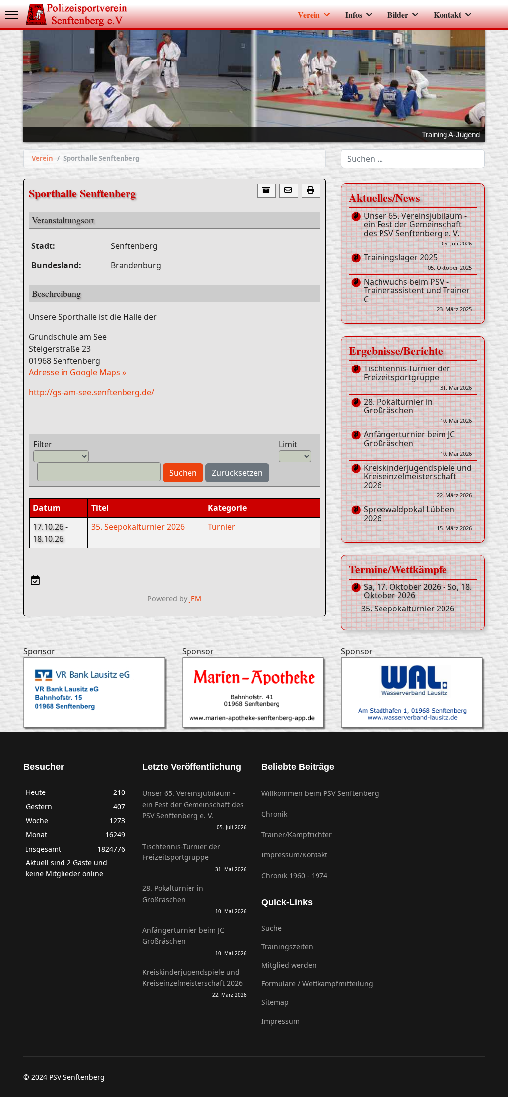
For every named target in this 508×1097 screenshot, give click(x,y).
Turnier (221, 526)
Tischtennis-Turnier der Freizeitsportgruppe (418, 378)
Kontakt (447, 14)
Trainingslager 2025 (418, 262)
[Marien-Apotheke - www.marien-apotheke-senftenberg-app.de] (254, 693)
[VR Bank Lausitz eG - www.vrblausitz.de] (95, 693)
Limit (288, 444)
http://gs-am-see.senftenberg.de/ (91, 392)
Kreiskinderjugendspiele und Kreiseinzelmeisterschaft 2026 (418, 481)
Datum (47, 507)
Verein (309, 14)
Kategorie (227, 507)
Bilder (397, 14)
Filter (42, 444)
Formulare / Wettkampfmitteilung (317, 983)
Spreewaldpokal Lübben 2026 (418, 518)
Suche (271, 928)
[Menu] (11, 15)
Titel (100, 507)
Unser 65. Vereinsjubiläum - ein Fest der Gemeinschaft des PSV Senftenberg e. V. (418, 229)
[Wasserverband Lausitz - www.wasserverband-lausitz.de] (413, 693)
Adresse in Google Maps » (77, 372)
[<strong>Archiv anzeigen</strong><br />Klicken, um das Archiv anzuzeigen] (266, 191)
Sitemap (275, 1002)
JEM (195, 598)
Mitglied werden (289, 965)
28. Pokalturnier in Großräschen (418, 411)
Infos (353, 14)
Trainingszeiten (287, 946)
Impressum (280, 1021)
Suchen (183, 472)
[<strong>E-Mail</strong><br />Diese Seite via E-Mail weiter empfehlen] (288, 191)
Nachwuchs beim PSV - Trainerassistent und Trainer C (418, 295)
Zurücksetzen (237, 472)
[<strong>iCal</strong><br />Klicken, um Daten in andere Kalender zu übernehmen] (35, 580)
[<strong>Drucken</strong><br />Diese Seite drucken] (311, 191)
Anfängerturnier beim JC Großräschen (418, 443)
